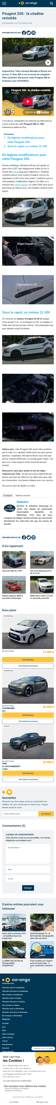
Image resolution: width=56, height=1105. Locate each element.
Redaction (22, 501)
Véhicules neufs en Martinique (13, 1009)
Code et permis (7, 1037)
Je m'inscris (46, 814)
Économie (5, 1048)
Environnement (7, 1044)
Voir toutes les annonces (28, 666)
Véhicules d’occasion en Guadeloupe (15, 991)
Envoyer (28, 888)
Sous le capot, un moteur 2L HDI (27, 146)
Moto (4, 1030)
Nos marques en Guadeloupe (12, 995)
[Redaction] (9, 508)
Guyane (7, 726)
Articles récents (23, 495)
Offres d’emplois (8, 1051)
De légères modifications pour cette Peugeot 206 (26, 140)
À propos (8, 495)
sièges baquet (21, 184)
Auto (30, 23)
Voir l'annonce (28, 660)
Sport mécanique (8, 1034)
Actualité (5, 1023)
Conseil (4, 1041)
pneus (16, 172)
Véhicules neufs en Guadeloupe (13, 988)
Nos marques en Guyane (11, 1005)
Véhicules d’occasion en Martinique (14, 1012)
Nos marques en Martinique (12, 1016)
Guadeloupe (8, 616)
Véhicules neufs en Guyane (11, 998)
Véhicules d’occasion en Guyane (13, 1002)
